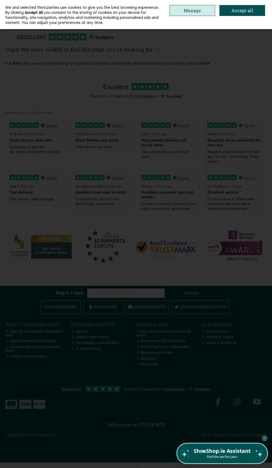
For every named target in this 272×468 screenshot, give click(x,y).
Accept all (242, 10)
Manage (192, 10)
